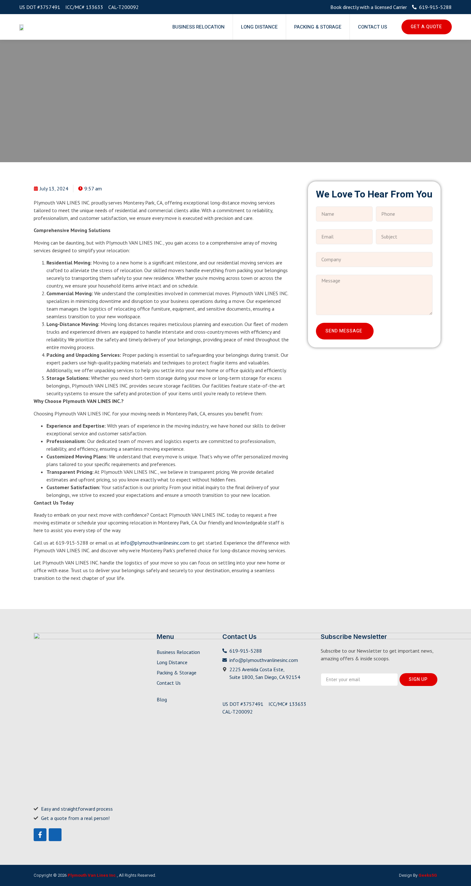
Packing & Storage (318, 26)
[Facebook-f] (40, 834)
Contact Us (372, 26)
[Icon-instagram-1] (55, 834)
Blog (162, 699)
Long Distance (259, 26)
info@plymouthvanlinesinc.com (155, 542)
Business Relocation (198, 26)
